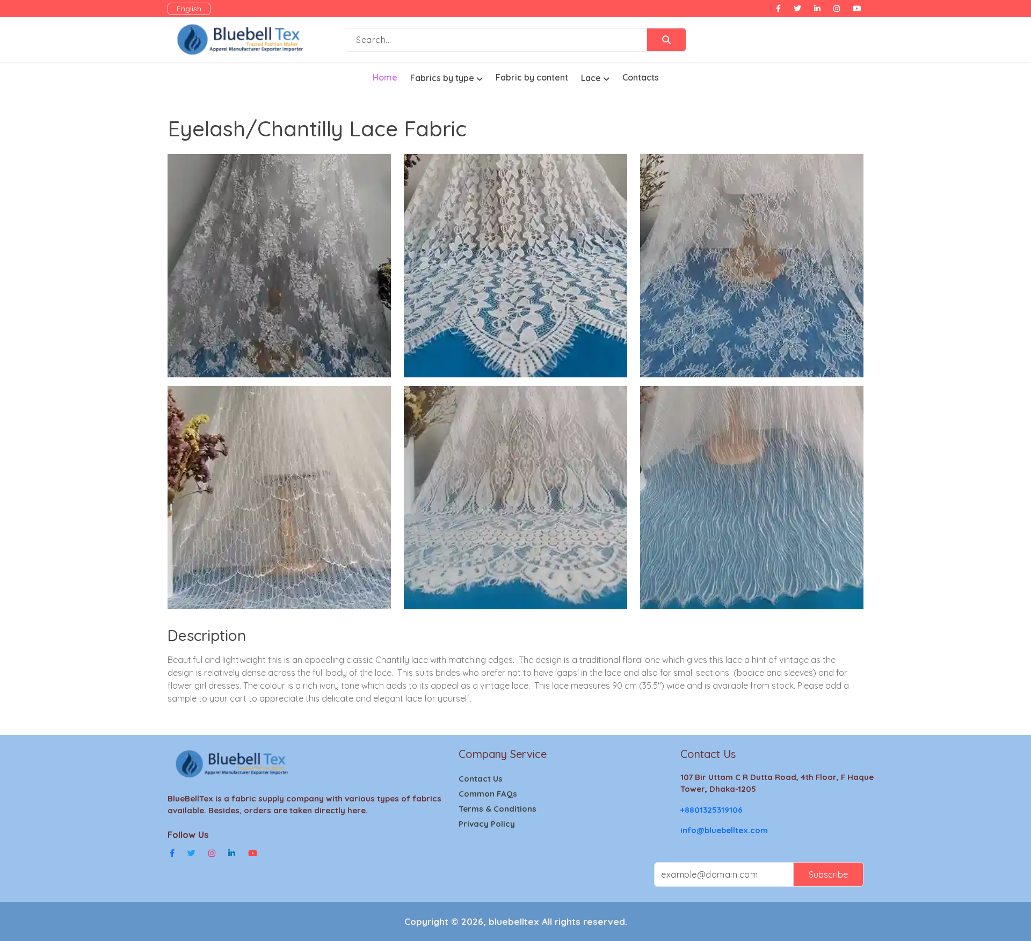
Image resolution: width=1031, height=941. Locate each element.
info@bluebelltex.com (724, 830)
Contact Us (481, 779)
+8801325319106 (711, 810)
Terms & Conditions (497, 809)
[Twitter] (191, 853)
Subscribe (828, 874)
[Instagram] (211, 853)
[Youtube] (252, 853)
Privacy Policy (487, 824)
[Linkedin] (231, 853)
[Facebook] (172, 853)
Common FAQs (488, 794)
